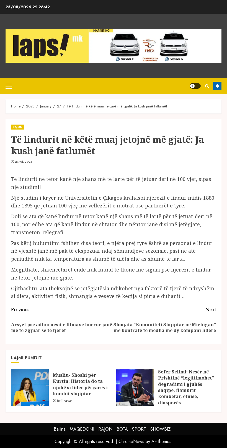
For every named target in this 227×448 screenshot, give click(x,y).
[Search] (206, 86)
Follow (217, 86)
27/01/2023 (23, 162)
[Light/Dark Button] (195, 86)
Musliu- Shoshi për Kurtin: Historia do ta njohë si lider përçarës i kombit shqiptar (80, 384)
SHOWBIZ (160, 429)
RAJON (17, 127)
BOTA (122, 429)
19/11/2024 (65, 401)
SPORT (139, 429)
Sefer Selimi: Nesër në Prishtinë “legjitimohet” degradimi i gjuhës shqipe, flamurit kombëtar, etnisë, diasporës (186, 387)
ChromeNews (131, 441)
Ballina (60, 429)
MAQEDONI (82, 429)
